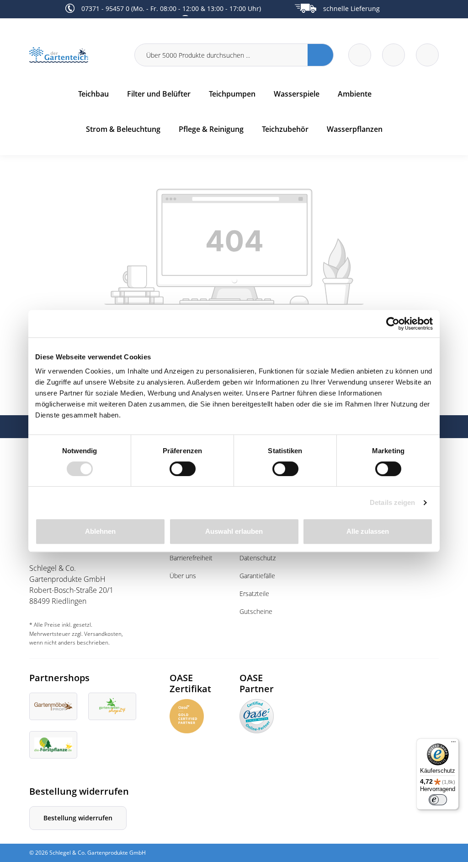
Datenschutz (257, 557)
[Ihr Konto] (427, 54)
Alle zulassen (367, 531)
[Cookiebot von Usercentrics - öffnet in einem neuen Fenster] (393, 324)
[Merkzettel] (359, 54)
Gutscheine (255, 611)
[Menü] (453, 743)
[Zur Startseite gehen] (76, 55)
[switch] (183, 468)
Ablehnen (100, 531)
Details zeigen (392, 502)
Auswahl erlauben (234, 531)
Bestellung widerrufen (77, 817)
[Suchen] (321, 54)
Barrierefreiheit (191, 557)
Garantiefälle (257, 575)
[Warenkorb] (393, 54)
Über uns (183, 575)
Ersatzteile (254, 593)
